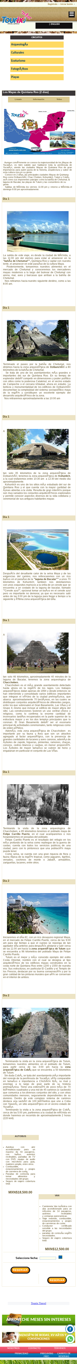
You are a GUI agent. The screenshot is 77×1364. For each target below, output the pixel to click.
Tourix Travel (38, 1303)
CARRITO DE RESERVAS (63, 1355)
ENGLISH (55, 24)
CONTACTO (34, 1348)
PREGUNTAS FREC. (46, 1355)
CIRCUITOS (36, 37)
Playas (15, 77)
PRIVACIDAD (21, 1353)
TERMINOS (60, 1348)
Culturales (17, 52)
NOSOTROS (13, 1348)
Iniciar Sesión (66, 4)
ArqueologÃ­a (19, 44)
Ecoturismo (18, 60)
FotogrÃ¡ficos (19, 69)
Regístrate (52, 4)
